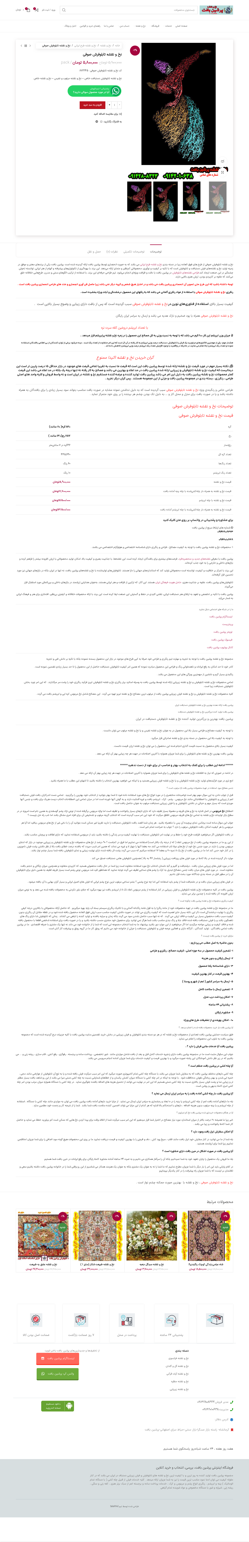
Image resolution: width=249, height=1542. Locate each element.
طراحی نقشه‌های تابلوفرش (185, 273)
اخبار (230, 1366)
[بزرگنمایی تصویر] (222, 172)
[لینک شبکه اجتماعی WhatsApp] (101, 121)
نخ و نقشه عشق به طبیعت (43, 1264)
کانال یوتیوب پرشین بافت (220, 647)
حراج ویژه (228, 1381)
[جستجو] (64, 10)
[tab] (156, 250)
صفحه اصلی (226, 1358)
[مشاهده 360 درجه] (222, 161)
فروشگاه (229, 1374)
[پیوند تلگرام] (96, 121)
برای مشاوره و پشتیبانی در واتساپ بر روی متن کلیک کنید (198, 520)
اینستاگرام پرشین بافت (221, 617)
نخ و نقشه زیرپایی (179, 1389)
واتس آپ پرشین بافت (61, 1374)
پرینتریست (227, 624)
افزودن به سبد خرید (92, 105)
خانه (117, 46)
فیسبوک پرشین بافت (222, 640)
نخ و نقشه (105, 46)
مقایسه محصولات (134, 1381)
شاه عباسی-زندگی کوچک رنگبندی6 (206, 1264)
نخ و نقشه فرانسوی (179, 1358)
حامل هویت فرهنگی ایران (168, 582)
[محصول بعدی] (21, 46)
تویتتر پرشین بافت (223, 632)
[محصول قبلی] (30, 46)
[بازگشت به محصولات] (26, 46)
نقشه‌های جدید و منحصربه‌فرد (194, 559)
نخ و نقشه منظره (180, 1381)
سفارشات (139, 1366)
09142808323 (205, 1402)
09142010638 (211, 1409)
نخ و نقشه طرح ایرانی (85, 46)
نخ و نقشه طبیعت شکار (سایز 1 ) (97, 1264)
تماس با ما (138, 1358)
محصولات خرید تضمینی (220, 1389)
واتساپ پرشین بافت (133, 1374)
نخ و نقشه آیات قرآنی (178, 1374)
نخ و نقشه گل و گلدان (177, 1366)
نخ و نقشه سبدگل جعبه (152, 1264)
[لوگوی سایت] (216, 10)
